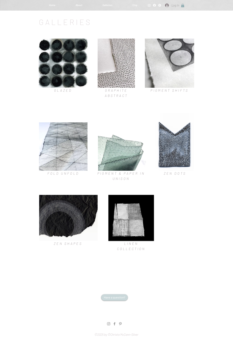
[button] (134, 5)
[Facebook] (154, 5)
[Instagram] (149, 5)
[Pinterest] (160, 5)
